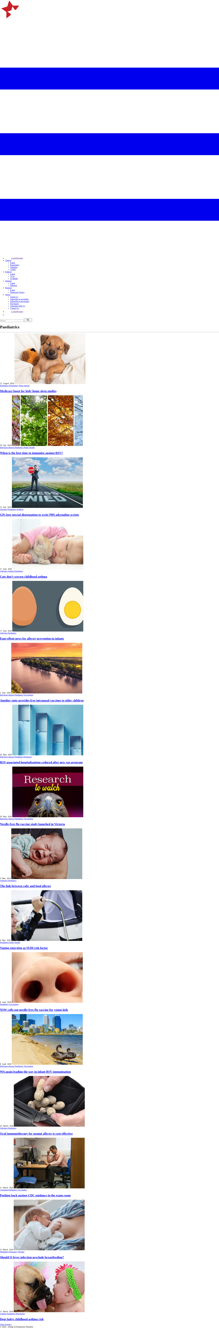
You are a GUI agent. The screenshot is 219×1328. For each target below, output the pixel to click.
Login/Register (17, 258)
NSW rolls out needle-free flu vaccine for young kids (34, 1009)
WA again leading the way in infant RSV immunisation (35, 1071)
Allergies (13, 267)
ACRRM (14, 279)
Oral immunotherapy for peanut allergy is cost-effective (36, 1133)
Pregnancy (28, 757)
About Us (14, 297)
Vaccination (28, 695)
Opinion (8, 281)
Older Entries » (6, 1324)
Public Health (29, 447)
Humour (8, 288)
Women (21, 1252)
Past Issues (14, 304)
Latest (12, 263)
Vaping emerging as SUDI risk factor (24, 948)
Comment (4, 1190)
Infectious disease (7, 447)
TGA (12, 276)
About (7, 295)
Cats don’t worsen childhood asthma (23, 576)
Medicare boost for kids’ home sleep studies (28, 391)
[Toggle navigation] (3, 34)
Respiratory (14, 265)
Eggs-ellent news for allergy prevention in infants (32, 638)
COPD (13, 269)
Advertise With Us (17, 306)
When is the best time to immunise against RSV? (31, 453)
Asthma (11, 571)
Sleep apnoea (24, 386)
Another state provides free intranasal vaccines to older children (42, 700)
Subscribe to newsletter (19, 299)
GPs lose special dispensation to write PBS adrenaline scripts (39, 514)
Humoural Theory (17, 292)
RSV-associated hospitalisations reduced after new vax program (41, 762)
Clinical (8, 260)
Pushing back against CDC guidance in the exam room (35, 1195)
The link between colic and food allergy (25, 886)
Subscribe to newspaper (19, 301)
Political (8, 272)
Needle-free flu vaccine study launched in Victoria (32, 824)
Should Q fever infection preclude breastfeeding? (32, 1257)
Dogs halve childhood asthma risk (22, 1319)
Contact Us (14, 308)
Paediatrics (4, 386)
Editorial (13, 285)
